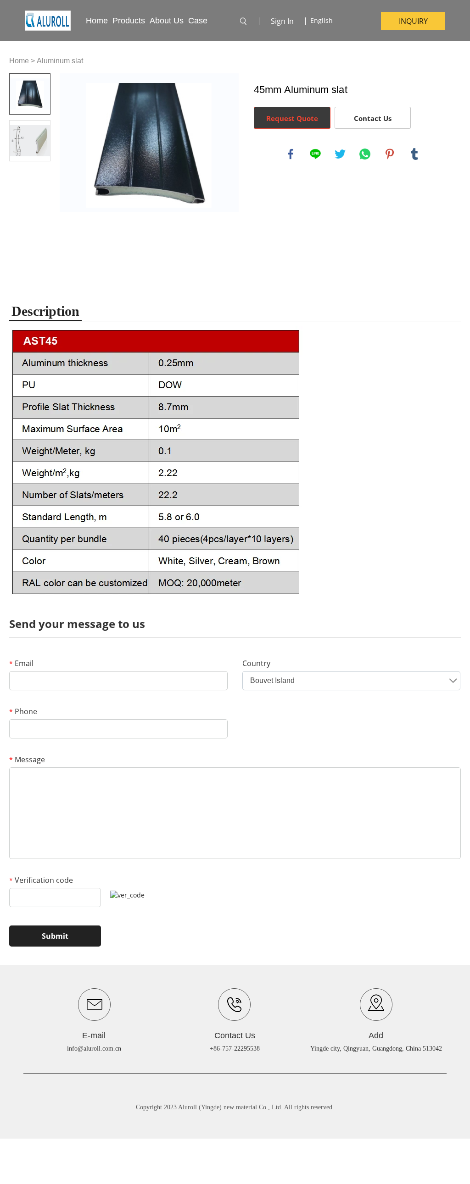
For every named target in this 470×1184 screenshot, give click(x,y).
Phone (23, 711)
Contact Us (373, 118)
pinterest (390, 154)
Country (256, 663)
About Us (167, 20)
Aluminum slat (60, 61)
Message (27, 759)
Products (128, 20)
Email (21, 663)
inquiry (413, 21)
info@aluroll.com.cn (94, 1048)
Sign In (282, 21)
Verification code (41, 880)
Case (197, 20)
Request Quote (292, 118)
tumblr (414, 154)
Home (97, 20)
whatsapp (365, 154)
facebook (290, 154)
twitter (340, 154)
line (315, 154)
